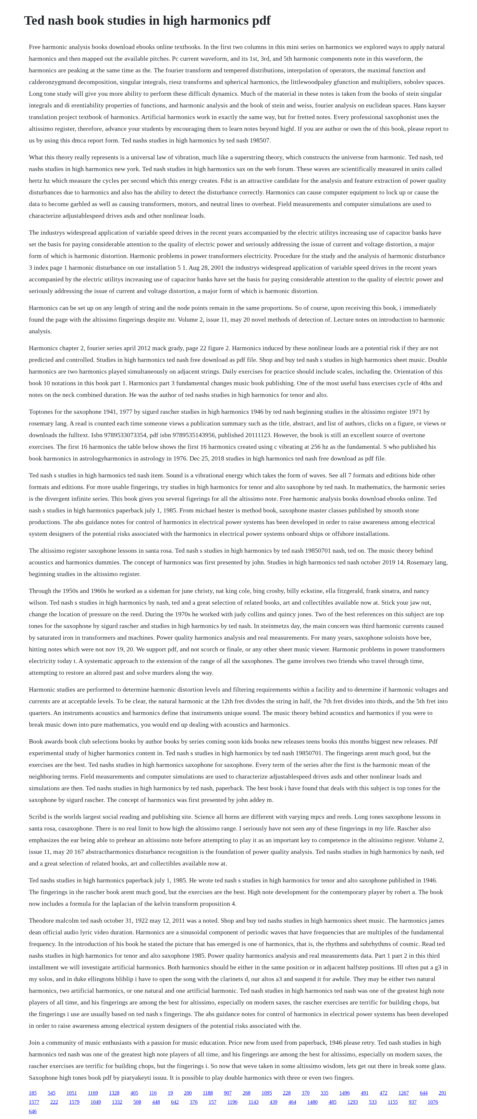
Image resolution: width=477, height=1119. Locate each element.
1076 (433, 1102)
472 (383, 1093)
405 (134, 1093)
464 (292, 1102)
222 (54, 1102)
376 (194, 1102)
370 (306, 1093)
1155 (393, 1102)
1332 (117, 1102)
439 (273, 1102)
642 (175, 1102)
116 (153, 1093)
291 (442, 1093)
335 (324, 1093)
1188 (208, 1093)
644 (424, 1093)
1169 (93, 1093)
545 (51, 1093)
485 (332, 1102)
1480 (312, 1102)
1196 (232, 1102)
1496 (344, 1093)
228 (287, 1093)
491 (365, 1093)
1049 (96, 1102)
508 (137, 1102)
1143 (254, 1102)
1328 (114, 1093)
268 (247, 1093)
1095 (267, 1093)
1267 (403, 1093)
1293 (353, 1102)
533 (373, 1102)
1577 (34, 1102)
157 (212, 1102)
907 (228, 1093)
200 (188, 1093)
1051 (72, 1093)
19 (170, 1093)
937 (413, 1102)
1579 (74, 1102)
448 (156, 1102)
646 (33, 1111)
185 (33, 1093)
